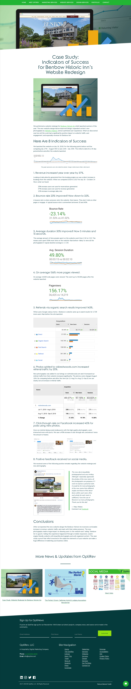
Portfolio (96, 2)
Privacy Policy (104, 659)
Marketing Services (49, 2)
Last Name (78, 634)
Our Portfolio (86, 663)
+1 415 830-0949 (31, 654)
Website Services (66, 2)
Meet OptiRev (34, 2)
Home (24, 2)
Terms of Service (102, 684)
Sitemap (103, 649)
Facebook (84, 509)
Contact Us (86, 666)
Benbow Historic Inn (67, 126)
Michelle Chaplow (51, 131)
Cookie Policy (104, 656)
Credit (109, 684)
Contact (106, 2)
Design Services (82, 2)
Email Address (25, 634)
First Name (54, 634)
